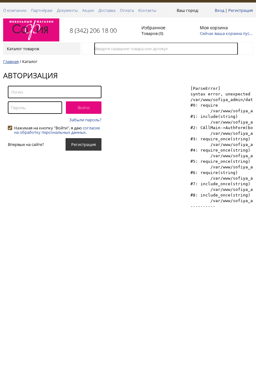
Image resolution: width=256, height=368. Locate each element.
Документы (67, 10)
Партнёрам (41, 10)
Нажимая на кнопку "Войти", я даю (57, 128)
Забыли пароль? (85, 120)
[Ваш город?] (201, 10)
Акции (88, 10)
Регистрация (240, 10)
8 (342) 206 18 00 (93, 30)
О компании (15, 10)
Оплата (127, 10)
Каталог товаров (23, 48)
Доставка (107, 10)
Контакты (147, 10)
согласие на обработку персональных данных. (57, 130)
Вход (219, 10)
